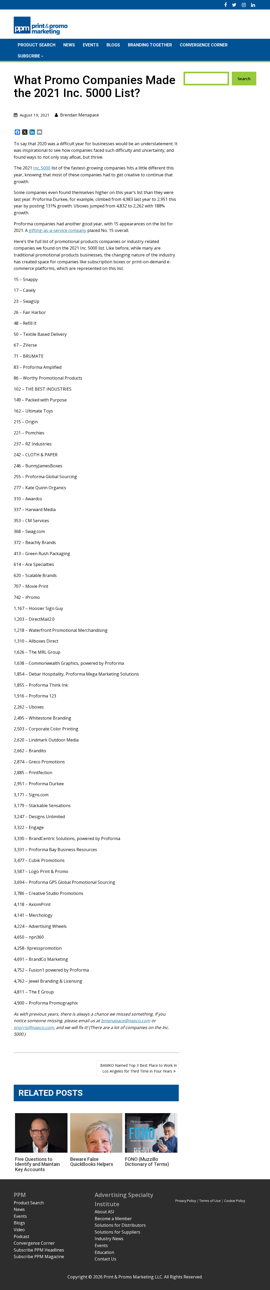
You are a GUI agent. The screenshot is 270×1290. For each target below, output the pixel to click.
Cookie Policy (234, 1200)
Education (104, 1252)
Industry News (109, 1238)
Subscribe (29, 56)
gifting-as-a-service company (57, 230)
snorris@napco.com (34, 1027)
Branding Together (150, 44)
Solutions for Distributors (120, 1225)
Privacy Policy (185, 1200)
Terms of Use (210, 1200)
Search (244, 78)
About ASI (104, 1212)
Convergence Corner (204, 44)
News (69, 44)
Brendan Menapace (79, 115)
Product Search (36, 44)
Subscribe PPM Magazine (39, 1256)
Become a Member (113, 1218)
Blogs (113, 44)
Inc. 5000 (41, 168)
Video (19, 1230)
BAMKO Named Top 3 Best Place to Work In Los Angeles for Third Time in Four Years (138, 1068)
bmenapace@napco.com (125, 1021)
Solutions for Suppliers (117, 1232)
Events (91, 44)
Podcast (21, 1236)
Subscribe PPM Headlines (39, 1250)
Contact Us (105, 1259)
